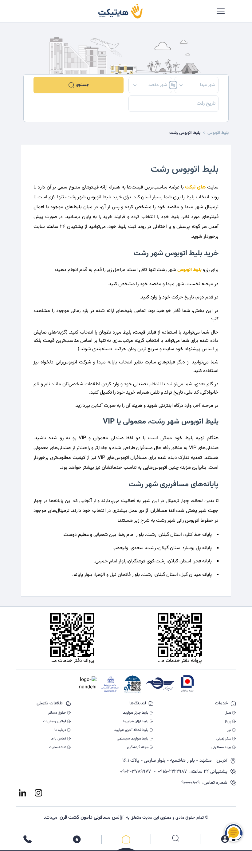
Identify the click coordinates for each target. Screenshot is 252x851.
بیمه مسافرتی (221, 747)
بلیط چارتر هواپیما (135, 712)
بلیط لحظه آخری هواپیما (131, 729)
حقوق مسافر (57, 712)
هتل (228, 712)
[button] (196, 85)
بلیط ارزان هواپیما (135, 721)
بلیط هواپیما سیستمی (132, 738)
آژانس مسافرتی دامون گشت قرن (91, 817)
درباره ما (60, 729)
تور (229, 729)
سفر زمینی (223, 738)
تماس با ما (58, 738)
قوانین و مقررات (54, 721)
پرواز (228, 721)
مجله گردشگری (137, 747)
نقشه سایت (57, 747)
